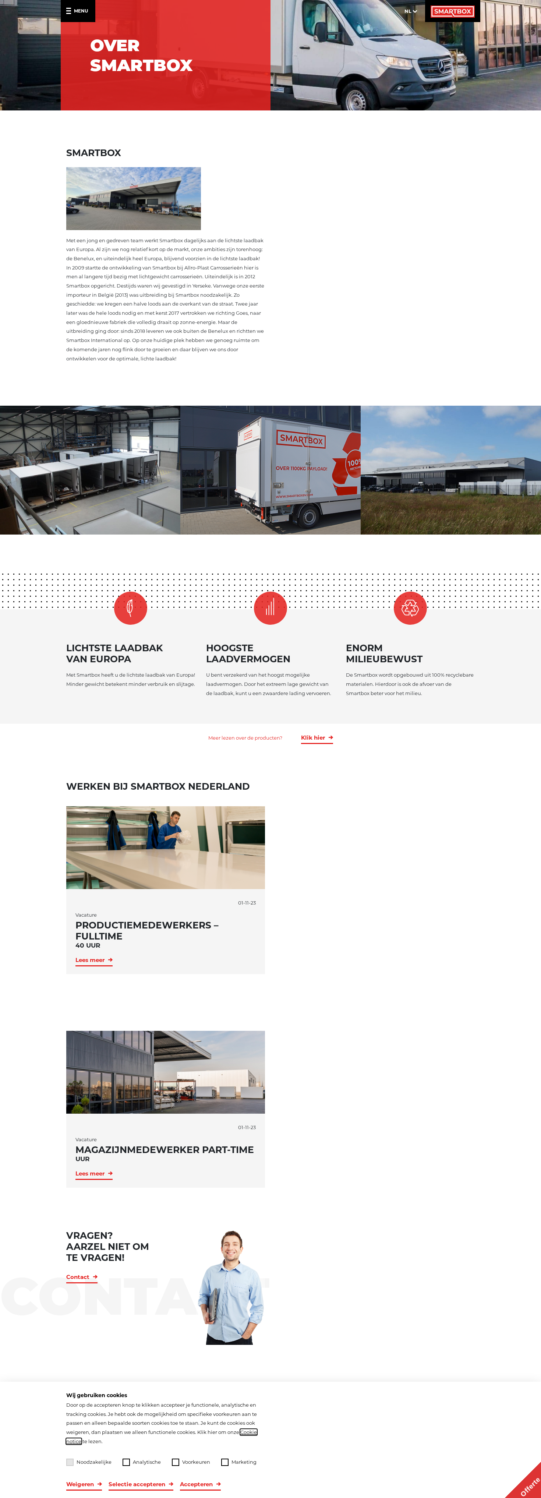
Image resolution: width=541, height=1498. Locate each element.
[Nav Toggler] (70, 11)
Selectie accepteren (137, 1484)
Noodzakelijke (94, 1462)
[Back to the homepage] (453, 11)
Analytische (147, 1462)
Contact (77, 1276)
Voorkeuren (196, 1462)
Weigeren (80, 1484)
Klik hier (313, 737)
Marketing (244, 1462)
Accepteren (196, 1484)
